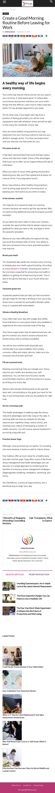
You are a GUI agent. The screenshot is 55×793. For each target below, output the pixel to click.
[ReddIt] (22, 37)
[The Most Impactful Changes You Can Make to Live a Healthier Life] (9, 598)
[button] (4, 3)
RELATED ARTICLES (15, 574)
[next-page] (8, 620)
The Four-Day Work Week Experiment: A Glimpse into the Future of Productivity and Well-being (34, 611)
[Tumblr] (28, 37)
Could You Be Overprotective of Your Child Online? (23, 667)
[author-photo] (27, 545)
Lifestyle (12, 9)
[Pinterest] (11, 37)
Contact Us (27, 785)
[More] (46, 37)
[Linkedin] (16, 37)
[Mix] (34, 37)
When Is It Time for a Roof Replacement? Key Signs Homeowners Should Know (23, 716)
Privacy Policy (38, 785)
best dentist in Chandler (17, 268)
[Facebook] (5, 37)
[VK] (40, 37)
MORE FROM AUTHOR (39, 574)
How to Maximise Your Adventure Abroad (19, 691)
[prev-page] (4, 620)
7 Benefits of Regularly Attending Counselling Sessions (14, 521)
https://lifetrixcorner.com (27, 552)
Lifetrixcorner (10, 32)
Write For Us (16, 785)
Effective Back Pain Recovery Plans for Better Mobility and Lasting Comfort (26, 769)
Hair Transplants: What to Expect (40, 519)
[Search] (51, 3)
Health (5, 602)
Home (5, 9)
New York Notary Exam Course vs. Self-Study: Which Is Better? (24, 742)
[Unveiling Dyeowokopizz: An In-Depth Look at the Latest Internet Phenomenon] (9, 586)
